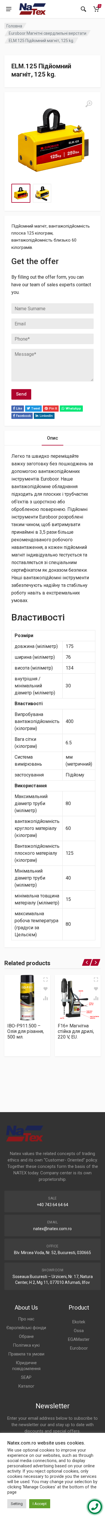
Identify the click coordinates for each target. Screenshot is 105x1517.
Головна (14, 26)
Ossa (79, 1330)
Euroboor (79, 1348)
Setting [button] (17, 1504)
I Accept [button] (40, 1504)
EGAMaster (79, 1339)
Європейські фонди (26, 1327)
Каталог (26, 1386)
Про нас (26, 1319)
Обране (26, 1336)
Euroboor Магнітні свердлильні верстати (47, 33)
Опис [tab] (52, 438)
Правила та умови (26, 1354)
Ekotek (78, 1321)
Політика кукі (26, 1345)
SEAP (26, 1377)
